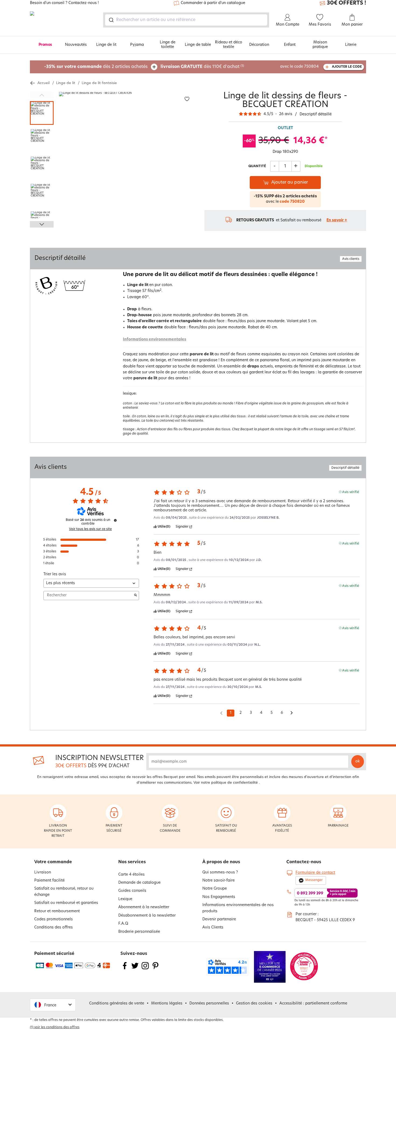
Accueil (43, 83)
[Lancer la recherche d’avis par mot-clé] (135, 595)
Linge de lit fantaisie (99, 83)
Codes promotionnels (53, 919)
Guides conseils (132, 891)
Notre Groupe (214, 889)
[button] (52, 1005)
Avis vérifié (350, 492)
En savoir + (336, 220)
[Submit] (111, 20)
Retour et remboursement (57, 911)
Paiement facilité (49, 881)
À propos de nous (221, 862)
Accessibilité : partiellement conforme (313, 1004)
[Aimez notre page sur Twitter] (135, 969)
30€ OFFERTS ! (346, 3)
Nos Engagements (218, 897)
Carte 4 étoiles (131, 875)
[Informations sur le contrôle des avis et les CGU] (115, 520)
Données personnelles (209, 1004)
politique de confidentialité (234, 783)
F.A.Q (123, 924)
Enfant (290, 45)
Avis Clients (212, 927)
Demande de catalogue (139, 883)
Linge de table (198, 45)
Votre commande (53, 862)
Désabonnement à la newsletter (147, 916)
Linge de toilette (167, 44)
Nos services (132, 862)
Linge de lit (106, 45)
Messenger (314, 880)
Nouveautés (76, 45)
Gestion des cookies (254, 1004)
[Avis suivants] (291, 713)
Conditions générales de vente (116, 1004)
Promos (45, 45)
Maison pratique (320, 44)
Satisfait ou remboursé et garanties (66, 903)
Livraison (42, 872)
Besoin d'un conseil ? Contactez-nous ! (64, 3)
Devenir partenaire (219, 919)
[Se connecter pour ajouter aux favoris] (187, 99)
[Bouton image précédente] (42, 95)
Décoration (259, 45)
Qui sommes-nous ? (220, 872)
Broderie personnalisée (139, 932)
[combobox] (186, 19)
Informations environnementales (154, 340)
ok (357, 761)
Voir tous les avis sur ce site (90, 529)
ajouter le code (347, 66)
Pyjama (137, 45)
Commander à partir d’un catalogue (213, 3)
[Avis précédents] (221, 712)
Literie (350, 45)
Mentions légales (166, 1004)
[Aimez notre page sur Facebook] (124, 969)
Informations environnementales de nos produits (238, 908)
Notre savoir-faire (218, 881)
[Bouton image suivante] (42, 224)
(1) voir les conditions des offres (54, 1027)
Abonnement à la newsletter (143, 907)
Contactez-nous (303, 862)
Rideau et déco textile (228, 44)
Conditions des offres (53, 927)
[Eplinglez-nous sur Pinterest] (155, 969)
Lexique (125, 899)
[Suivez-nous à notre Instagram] (145, 969)
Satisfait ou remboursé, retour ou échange (63, 892)
